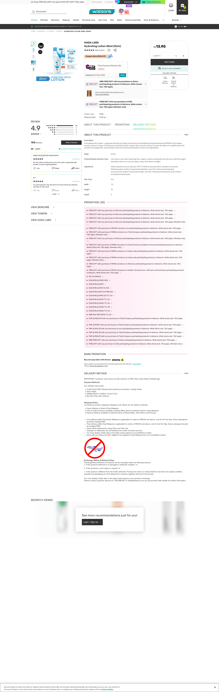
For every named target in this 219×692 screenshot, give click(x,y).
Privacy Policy (107, 689)
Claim (122, 75)
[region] (109, 687)
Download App (97, 2)
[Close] (215, 687)
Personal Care (88, 20)
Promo (34, 20)
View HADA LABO (41, 220)
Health (76, 20)
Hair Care (102, 20)
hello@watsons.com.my (137, 481)
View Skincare (40, 207)
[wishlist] (109, 50)
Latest (37, 149)
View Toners (39, 213)
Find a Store (109, 2)
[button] (182, 7)
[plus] (183, 56)
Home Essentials (133, 20)
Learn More (137, 364)
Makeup (66, 20)
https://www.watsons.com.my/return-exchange (131, 478)
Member (44, 20)
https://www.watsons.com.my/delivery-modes (133, 433)
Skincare (55, 20)
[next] (163, 20)
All (32, 149)
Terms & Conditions (102, 94)
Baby (119, 20)
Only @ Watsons (151, 20)
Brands (175, 20)
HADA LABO (91, 42)
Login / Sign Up (90, 522)
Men (112, 20)
